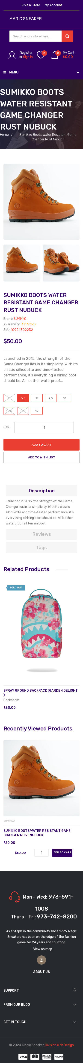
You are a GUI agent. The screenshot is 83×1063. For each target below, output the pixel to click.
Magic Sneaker (25, 18)
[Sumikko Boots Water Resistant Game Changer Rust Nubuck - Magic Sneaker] (21, 263)
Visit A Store (30, 5)
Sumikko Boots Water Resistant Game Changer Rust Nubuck (37, 833)
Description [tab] (42, 491)
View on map (42, 949)
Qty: (6, 427)
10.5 (9, 411)
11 (23, 411)
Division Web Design (59, 1045)
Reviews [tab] (41, 534)
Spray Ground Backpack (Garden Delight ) (40, 693)
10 (64, 398)
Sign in (28, 57)
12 (37, 411)
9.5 (51, 398)
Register (26, 53)
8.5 (23, 398)
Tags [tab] (41, 547)
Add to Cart (42, 444)
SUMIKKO (20, 319)
